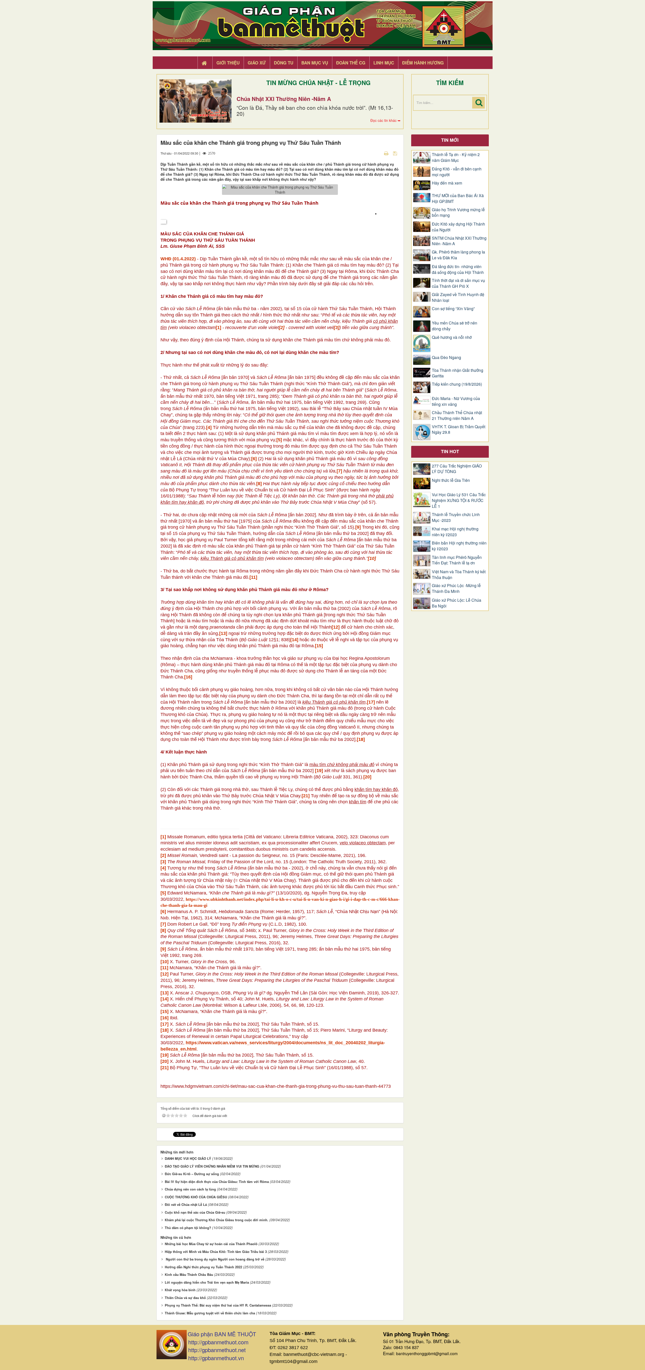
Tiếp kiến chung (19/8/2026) (457, 384)
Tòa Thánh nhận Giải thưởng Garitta (457, 373)
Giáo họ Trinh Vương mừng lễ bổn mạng (458, 212)
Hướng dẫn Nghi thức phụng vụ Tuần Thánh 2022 (203, 1267)
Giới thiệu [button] (228, 63)
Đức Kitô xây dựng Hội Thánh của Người (458, 227)
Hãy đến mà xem (447, 183)
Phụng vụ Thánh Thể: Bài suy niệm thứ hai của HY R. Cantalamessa (218, 1305)
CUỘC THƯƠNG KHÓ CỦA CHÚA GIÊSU (196, 1197)
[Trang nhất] (205, 62)
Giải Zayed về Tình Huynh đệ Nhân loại (458, 297)
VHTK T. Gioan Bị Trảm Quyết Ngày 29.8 (458, 429)
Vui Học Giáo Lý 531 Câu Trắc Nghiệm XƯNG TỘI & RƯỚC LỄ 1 (459, 500)
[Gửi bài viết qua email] (377, 153)
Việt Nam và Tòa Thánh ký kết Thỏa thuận (459, 574)
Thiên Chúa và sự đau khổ (185, 1297)
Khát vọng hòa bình (180, 1289)
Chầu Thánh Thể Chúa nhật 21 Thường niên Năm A (457, 415)
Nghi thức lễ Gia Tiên (451, 480)
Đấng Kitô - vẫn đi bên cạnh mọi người (456, 171)
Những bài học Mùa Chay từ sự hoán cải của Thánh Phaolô (211, 1243)
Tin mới (450, 140)
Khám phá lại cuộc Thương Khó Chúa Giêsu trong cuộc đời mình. (216, 1219)
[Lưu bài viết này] (395, 153)
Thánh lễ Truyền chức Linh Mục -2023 (456, 517)
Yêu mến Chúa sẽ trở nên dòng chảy (454, 326)
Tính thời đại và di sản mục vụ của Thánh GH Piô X (458, 283)
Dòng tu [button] (283, 63)
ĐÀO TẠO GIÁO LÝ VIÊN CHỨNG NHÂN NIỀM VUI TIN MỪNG (212, 1166)
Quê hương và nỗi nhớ (452, 337)
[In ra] (387, 153)
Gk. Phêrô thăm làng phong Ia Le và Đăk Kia (458, 255)
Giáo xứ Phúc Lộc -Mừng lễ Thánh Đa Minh (456, 588)
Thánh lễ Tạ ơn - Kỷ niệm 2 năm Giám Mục (456, 157)
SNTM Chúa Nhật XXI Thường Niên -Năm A (459, 241)
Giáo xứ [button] (257, 63)
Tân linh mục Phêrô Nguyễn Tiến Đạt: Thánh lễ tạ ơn (457, 560)
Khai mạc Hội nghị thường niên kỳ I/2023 (455, 531)
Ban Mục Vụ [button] (314, 63)
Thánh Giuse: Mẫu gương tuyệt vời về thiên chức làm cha (210, 1313)
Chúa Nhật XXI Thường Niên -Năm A (284, 99)
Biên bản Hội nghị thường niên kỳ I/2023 (459, 546)
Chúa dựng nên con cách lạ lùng (190, 1189)
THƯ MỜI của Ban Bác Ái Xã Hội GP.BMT (458, 198)
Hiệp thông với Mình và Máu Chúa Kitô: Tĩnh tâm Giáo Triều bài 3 (216, 1251)
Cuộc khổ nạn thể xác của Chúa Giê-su (195, 1212)
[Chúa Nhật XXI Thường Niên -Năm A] (195, 101)
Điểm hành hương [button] (423, 63)
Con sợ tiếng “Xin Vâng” (453, 308)
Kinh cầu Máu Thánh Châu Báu (189, 1274)
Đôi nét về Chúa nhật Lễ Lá (186, 1204)
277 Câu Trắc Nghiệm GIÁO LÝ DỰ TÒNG (457, 469)
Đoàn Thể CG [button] (350, 63)
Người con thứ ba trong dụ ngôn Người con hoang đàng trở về (214, 1259)
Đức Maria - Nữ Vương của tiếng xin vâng (456, 401)
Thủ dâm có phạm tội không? (188, 1227)
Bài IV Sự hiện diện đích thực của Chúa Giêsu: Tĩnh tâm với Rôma (217, 1181)
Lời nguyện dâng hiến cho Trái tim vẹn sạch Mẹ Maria (207, 1282)
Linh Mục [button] (383, 63)
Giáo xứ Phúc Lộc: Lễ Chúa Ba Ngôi (456, 603)
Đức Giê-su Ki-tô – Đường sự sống (192, 1173)
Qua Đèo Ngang (446, 357)
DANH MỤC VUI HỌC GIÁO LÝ (188, 1158)
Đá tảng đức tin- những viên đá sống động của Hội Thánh (458, 269)
